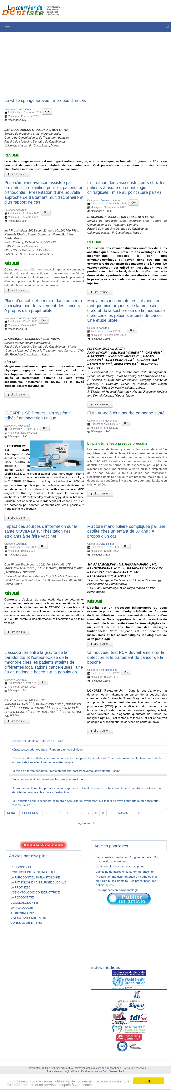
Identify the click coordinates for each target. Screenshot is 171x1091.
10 (110, 812)
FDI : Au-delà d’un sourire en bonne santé (126, 413)
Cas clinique (24, 109)
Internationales (108, 420)
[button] (47, 111)
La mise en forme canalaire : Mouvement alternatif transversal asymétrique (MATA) (66, 770)
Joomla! (51, 1071)
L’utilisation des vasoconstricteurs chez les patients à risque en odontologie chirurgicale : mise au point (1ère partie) (126, 187)
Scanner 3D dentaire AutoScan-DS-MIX (38, 741)
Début (12, 812)
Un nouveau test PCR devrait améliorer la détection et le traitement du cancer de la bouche (125, 657)
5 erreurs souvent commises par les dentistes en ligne (47, 779)
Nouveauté (23, 425)
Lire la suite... (18, 174)
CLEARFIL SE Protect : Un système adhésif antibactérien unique (37, 415)
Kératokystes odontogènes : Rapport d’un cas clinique (47, 749)
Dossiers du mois (110, 200)
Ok (148, 1080)
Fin (138, 812)
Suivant (124, 812)
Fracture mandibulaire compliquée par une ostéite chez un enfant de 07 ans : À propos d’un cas (126, 531)
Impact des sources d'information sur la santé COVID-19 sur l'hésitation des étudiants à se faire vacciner (40, 531)
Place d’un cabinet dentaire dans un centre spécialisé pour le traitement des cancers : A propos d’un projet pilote (43, 305)
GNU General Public (114, 1071)
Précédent (31, 812)
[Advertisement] (85, 61)
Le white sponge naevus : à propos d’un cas (45, 100)
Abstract (21, 210)
